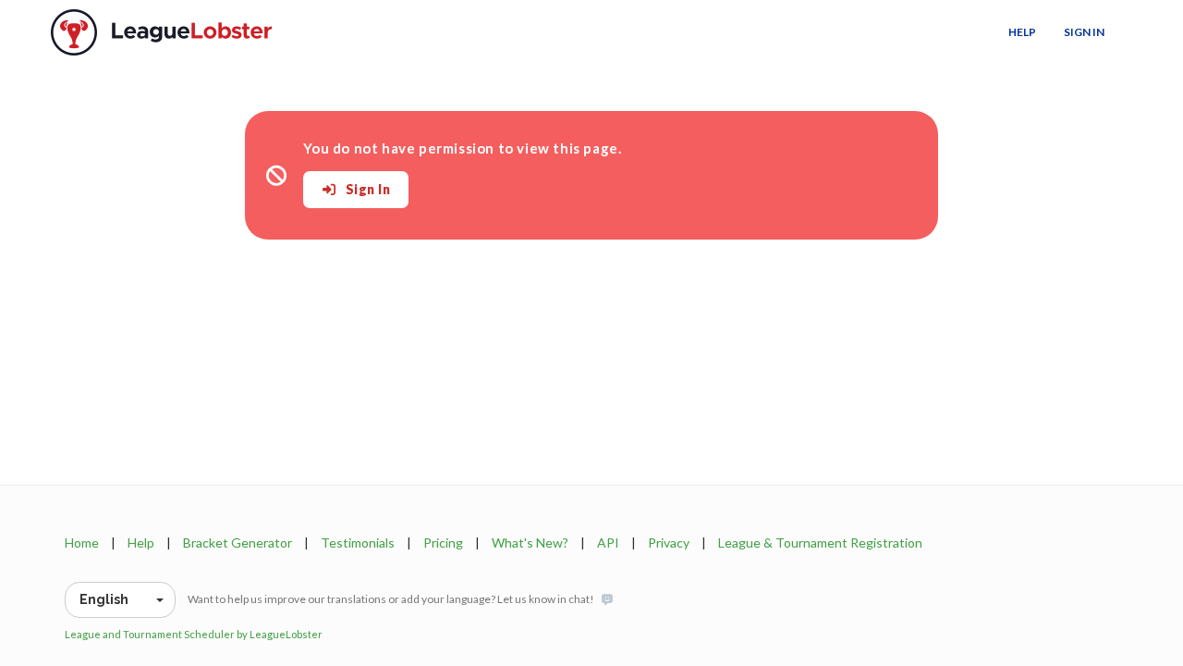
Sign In (1084, 32)
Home (82, 542)
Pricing (443, 542)
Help (1022, 32)
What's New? (530, 542)
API (608, 542)
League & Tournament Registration (820, 542)
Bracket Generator (237, 542)
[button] (120, 600)
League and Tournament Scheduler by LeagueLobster (194, 634)
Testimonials (358, 542)
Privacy (668, 542)
